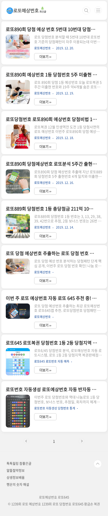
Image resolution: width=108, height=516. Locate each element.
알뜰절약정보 (16, 470)
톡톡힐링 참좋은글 (19, 463)
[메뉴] (98, 10)
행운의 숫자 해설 (18, 484)
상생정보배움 (16, 477)
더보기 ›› (45, 56)
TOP (98, 464)
